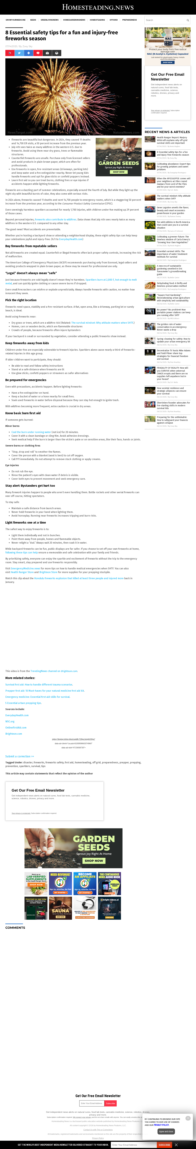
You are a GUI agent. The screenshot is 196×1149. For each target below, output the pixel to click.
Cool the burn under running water (31, 432)
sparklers (24, 766)
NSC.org (9, 721)
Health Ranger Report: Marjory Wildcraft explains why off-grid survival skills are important (172, 140)
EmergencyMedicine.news (25, 568)
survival (35, 766)
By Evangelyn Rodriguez (177, 173)
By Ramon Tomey (174, 216)
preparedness (129, 20)
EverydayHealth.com (70, 239)
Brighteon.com (13, 733)
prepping (135, 762)
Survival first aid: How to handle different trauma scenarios (38, 684)
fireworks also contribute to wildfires (55, 219)
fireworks (39, 762)
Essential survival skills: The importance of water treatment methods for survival (172, 254)
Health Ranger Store (22, 572)
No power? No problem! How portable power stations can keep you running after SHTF (173, 312)
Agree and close (166, 1131)
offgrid (114, 20)
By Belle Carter (173, 278)
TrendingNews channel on (53, 671)
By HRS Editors (173, 318)
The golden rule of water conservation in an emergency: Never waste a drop (172, 327)
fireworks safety (54, 762)
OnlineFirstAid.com (15, 727)
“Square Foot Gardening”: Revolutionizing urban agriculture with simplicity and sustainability (173, 298)
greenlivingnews (49, 20)
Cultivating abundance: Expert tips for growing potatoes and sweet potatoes (173, 167)
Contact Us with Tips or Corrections (98, 1130)
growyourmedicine (15, 20)
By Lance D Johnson (175, 231)
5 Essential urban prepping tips (23, 703)
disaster (27, 762)
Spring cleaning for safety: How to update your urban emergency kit (173, 340)
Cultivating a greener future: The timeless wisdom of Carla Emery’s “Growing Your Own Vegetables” (173, 239)
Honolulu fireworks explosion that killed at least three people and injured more (79, 578)
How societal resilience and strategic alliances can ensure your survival (171, 391)
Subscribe (164, 1144)
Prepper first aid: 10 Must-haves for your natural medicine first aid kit (44, 690)
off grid (96, 762)
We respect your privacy (82, 1117)
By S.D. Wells (173, 190)
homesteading (97, 20)
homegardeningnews (74, 20)
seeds (33, 20)
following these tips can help (21, 552)
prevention (11, 766)
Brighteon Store (48, 572)
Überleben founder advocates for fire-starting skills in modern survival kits (173, 405)
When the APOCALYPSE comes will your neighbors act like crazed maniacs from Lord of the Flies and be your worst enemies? (173, 182)
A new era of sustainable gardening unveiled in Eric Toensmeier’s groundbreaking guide (171, 270)
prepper (124, 762)
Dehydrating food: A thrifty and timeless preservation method (172, 284)
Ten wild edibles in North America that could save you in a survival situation (173, 225)
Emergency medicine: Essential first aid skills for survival (37, 696)
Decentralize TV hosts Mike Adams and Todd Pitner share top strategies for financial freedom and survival (173, 354)
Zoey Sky (27, 46)
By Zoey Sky (172, 158)
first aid (69, 762)
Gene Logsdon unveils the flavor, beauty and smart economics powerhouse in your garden (173, 210)
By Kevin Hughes (174, 146)
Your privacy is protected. (21, 813)
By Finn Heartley (174, 362)
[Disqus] (73, 970)
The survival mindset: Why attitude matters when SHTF (102, 322)
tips (43, 766)
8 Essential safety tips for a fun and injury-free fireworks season (173, 153)
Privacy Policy (98, 1138)
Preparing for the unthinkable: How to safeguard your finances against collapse (172, 420)
